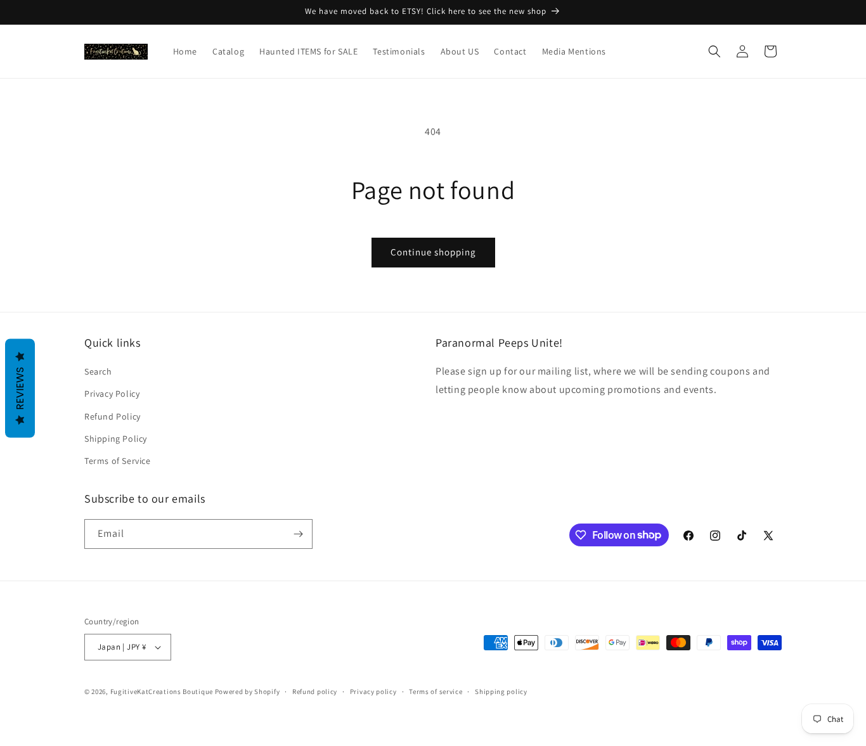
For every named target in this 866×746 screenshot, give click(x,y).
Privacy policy (373, 691)
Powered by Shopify (247, 691)
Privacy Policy (111, 393)
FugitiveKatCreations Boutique (161, 691)
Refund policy (314, 691)
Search (98, 371)
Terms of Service (117, 460)
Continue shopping (433, 252)
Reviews (20, 387)
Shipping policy (501, 691)
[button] (714, 51)
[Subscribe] (298, 534)
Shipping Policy (115, 438)
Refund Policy (112, 416)
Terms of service (435, 691)
